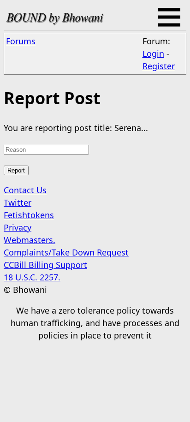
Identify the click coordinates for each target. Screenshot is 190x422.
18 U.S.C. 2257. (32, 277)
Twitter (17, 202)
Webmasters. (29, 239)
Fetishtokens (29, 214)
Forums (21, 41)
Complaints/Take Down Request (66, 252)
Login (153, 53)
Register (158, 65)
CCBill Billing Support (45, 264)
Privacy (17, 227)
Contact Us (25, 190)
